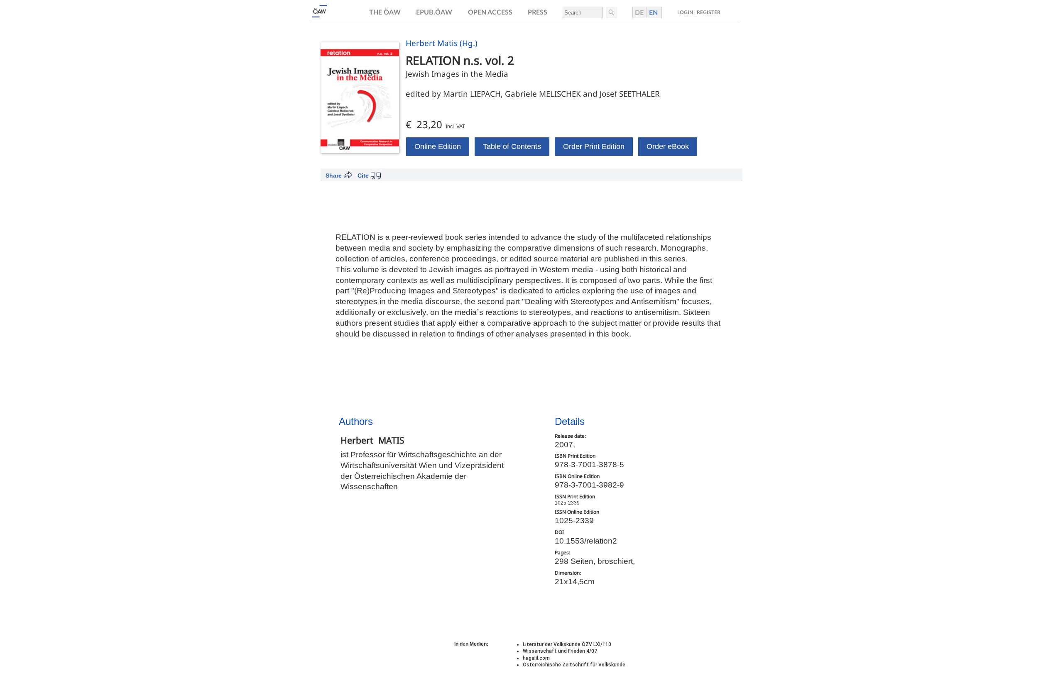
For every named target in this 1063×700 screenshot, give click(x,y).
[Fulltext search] (611, 12)
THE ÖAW (385, 12)
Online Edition (437, 146)
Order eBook (668, 146)
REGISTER (708, 12)
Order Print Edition (594, 146)
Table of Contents (512, 146)
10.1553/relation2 (586, 541)
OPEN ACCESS (490, 12)
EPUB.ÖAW (434, 12)
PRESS (537, 12)
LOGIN (685, 12)
